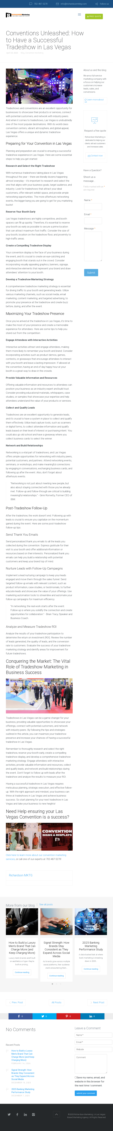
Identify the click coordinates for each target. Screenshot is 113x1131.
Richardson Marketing (83, 1114)
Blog (22, 53)
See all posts (46, 904)
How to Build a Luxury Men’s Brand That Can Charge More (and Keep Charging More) (22, 948)
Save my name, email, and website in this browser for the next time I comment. (90, 1081)
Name (88, 200)
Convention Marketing (34, 53)
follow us (104, 4)
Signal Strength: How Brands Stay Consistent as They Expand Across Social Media (56, 949)
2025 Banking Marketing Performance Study (91, 946)
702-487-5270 (41, 4)
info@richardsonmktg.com (74, 4)
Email (87, 214)
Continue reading (22, 972)
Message (89, 228)
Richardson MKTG (21, 875)
